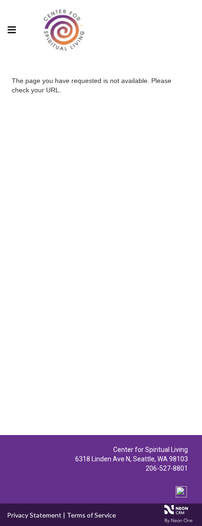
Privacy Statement (34, 515)
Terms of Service (91, 515)
